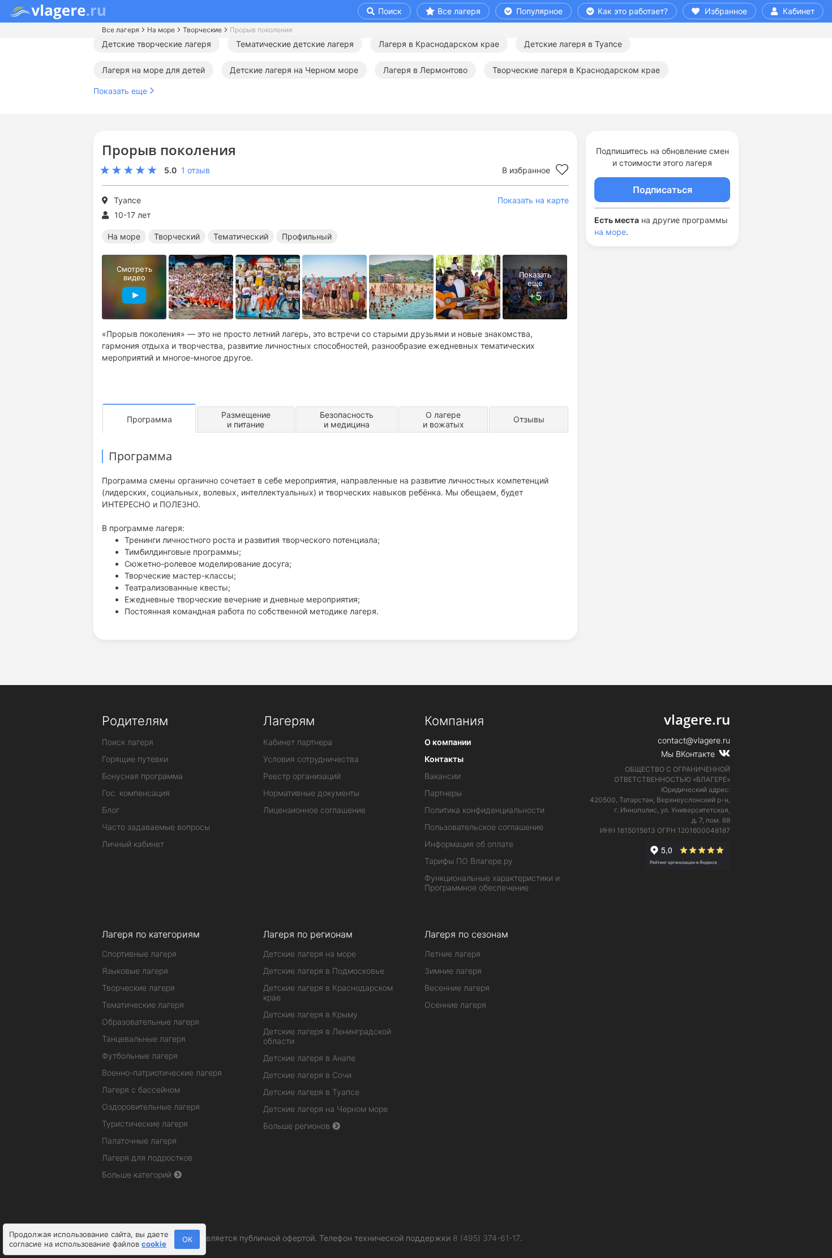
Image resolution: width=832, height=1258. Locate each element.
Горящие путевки (135, 759)
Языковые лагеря (135, 970)
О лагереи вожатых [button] (443, 419)
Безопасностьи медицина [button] (347, 419)
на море (610, 232)
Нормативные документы (311, 793)
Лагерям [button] (289, 720)
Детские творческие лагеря (156, 44)
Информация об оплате (468, 844)
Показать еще (120, 91)
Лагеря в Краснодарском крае (439, 44)
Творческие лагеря (138, 987)
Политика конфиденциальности (484, 810)
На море (161, 29)
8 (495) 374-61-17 (486, 1238)
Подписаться (662, 189)
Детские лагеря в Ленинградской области (327, 1036)
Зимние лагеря (453, 970)
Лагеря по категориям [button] (151, 934)
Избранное (724, 11)
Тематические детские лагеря (295, 44)
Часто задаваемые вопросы (156, 827)
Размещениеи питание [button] (246, 419)
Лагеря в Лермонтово (425, 70)
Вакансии (442, 776)
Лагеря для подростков (147, 1157)
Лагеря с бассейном (141, 1089)
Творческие (202, 29)
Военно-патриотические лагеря (162, 1072)
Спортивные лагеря (139, 954)
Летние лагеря (452, 954)
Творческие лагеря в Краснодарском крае (576, 70)
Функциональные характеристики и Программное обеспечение (492, 882)
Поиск (389, 11)
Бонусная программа (142, 776)
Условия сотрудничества (311, 759)
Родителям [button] (135, 720)
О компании (447, 742)
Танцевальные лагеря (144, 1038)
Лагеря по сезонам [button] (466, 934)
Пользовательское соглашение (483, 827)
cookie (153, 1243)
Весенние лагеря (457, 987)
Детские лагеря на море (309, 954)
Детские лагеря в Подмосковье (323, 970)
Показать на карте (533, 200)
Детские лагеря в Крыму (310, 1014)
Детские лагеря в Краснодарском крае (328, 992)
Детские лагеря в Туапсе (573, 44)
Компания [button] (454, 720)
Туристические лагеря (145, 1123)
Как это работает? (631, 11)
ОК (187, 1239)
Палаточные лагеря (139, 1140)
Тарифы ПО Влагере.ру (468, 861)
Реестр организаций (302, 776)
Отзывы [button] (528, 419)
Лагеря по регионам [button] (308, 934)
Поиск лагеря (127, 742)
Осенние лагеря (455, 1004)
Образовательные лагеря (150, 1021)
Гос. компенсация (136, 793)
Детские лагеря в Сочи (307, 1075)
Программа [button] (149, 419)
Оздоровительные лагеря (151, 1106)
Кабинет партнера (297, 742)
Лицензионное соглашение (314, 810)
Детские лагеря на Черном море (294, 70)
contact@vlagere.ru (694, 740)
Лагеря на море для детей (153, 70)
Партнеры (443, 793)
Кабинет (797, 11)
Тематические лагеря (143, 1004)
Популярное (538, 11)
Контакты (444, 759)
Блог (110, 810)
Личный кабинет (133, 844)
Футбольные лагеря (140, 1055)
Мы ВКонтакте (689, 754)
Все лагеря (459, 11)
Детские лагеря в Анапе (309, 1058)
